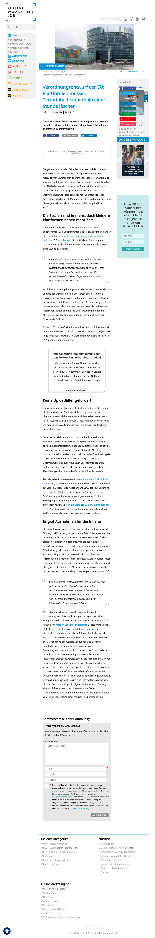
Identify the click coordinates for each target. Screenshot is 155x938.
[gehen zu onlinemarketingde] (125, 19)
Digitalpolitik (62, 71)
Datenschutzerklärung (79, 808)
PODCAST (17, 95)
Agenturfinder (108, 844)
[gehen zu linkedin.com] (137, 19)
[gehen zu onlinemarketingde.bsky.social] (143, 19)
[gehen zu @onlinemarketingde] (131, 19)
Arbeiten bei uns (51, 901)
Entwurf (67, 240)
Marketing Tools (51, 864)
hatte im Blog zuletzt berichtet (71, 624)
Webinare (18, 60)
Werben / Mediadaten (54, 889)
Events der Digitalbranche (114, 868)
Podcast (105, 872)
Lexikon (14, 52)
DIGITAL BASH (20, 89)
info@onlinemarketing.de (62, 796)
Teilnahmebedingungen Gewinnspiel (62, 917)
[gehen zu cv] (146, 100)
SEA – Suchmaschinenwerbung (59, 852)
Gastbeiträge (49, 893)
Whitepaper (19, 56)
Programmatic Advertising (56, 860)
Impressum (49, 905)
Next (145, 159)
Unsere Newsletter (19, 48)
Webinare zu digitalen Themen (116, 856)
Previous (121, 159)
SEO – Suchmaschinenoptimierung (61, 848)
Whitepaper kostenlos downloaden (118, 852)
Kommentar (51, 741)
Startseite (48, 71)
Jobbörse (18, 72)
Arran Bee (133, 71)
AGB (45, 913)
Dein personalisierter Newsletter (117, 848)
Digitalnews (16, 40)
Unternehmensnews (20, 44)
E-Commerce (49, 856)
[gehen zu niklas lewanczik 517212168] (146, 97)
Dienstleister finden (111, 860)
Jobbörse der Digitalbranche (115, 864)
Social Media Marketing (55, 844)
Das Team (48, 897)
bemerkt (102, 571)
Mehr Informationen (76, 390)
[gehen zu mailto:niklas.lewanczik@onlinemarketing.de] (146, 93)
